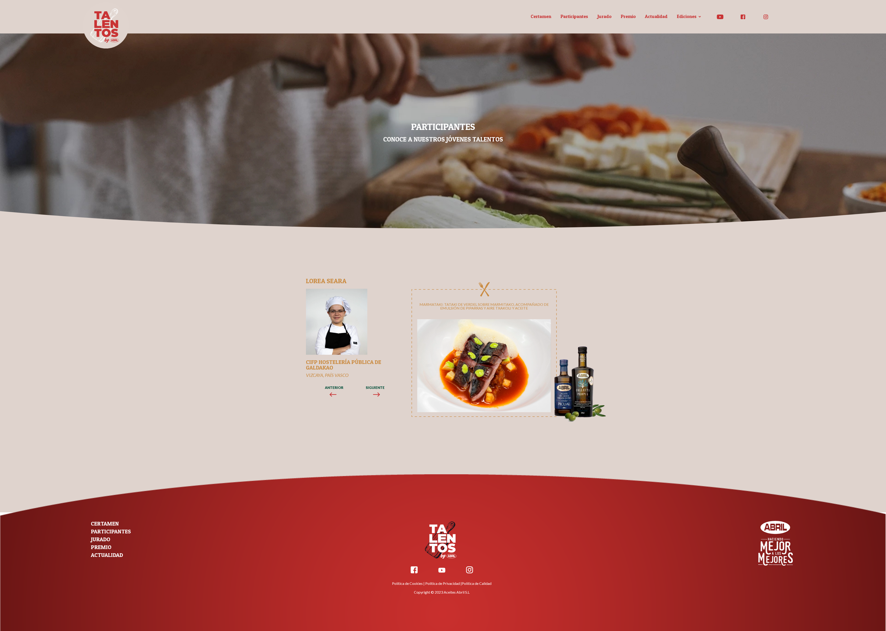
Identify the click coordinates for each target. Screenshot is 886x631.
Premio (628, 16)
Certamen (541, 16)
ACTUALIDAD (107, 555)
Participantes (574, 16)
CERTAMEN (105, 523)
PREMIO (101, 547)
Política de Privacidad (442, 583)
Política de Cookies (407, 583)
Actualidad (656, 16)
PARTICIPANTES (111, 531)
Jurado (604, 16)
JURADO (100, 539)
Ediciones (687, 16)
